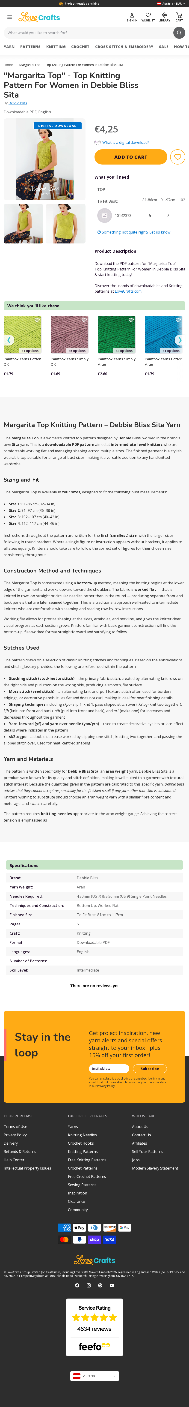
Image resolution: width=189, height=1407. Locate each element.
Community (78, 1209)
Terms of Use (15, 1126)
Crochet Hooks (81, 1143)
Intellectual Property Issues (27, 1168)
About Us (140, 1126)
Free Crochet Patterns (87, 1176)
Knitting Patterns (83, 1151)
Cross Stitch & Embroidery (124, 46)
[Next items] (180, 340)
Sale (164, 46)
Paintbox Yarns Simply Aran (117, 362)
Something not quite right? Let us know (136, 232)
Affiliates (139, 1143)
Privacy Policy (106, 1086)
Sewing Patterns (82, 1184)
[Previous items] (9, 340)
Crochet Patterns (82, 1168)
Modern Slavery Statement (155, 1168)
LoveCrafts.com (128, 291)
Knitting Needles (82, 1134)
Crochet (80, 46)
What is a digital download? (125, 142)
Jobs (136, 1159)
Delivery (11, 1143)
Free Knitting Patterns (87, 1159)
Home (8, 65)
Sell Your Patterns (147, 1151)
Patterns (30, 46)
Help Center (14, 1159)
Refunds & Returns (20, 1151)
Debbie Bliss (18, 103)
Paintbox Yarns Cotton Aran (163, 362)
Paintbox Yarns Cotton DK (22, 362)
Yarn (9, 46)
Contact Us (141, 1134)
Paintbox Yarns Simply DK (70, 362)
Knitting (56, 46)
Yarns (73, 1126)
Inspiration (77, 1193)
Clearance (76, 1201)
